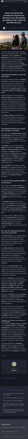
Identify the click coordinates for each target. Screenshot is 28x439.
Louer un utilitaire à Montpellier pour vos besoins (13, 397)
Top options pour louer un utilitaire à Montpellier (13, 400)
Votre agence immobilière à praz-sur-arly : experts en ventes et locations (13, 394)
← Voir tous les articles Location (9, 378)
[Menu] (25, 1)
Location (7, 6)
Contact (16, 431)
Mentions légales (9, 431)
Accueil (2, 6)
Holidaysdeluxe (7, 1)
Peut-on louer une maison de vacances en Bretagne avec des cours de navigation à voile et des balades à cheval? (13, 405)
